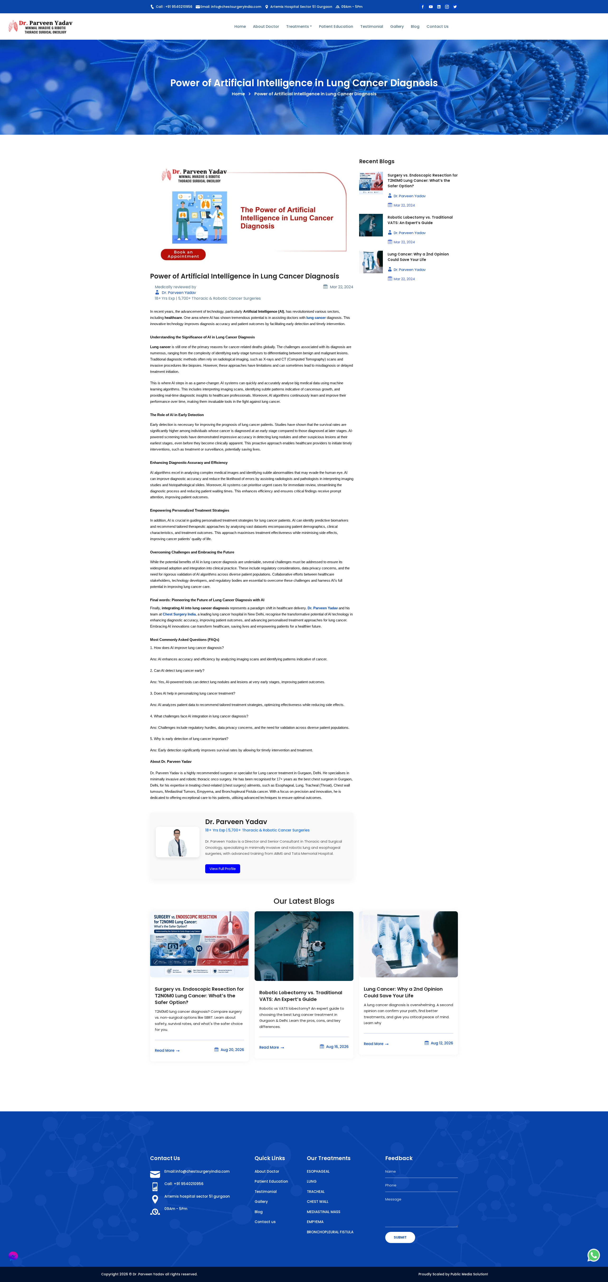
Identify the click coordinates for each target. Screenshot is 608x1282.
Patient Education (336, 26)
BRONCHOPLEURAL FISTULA (330, 1231)
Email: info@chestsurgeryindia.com (230, 6)
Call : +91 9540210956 (173, 6)
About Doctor (266, 26)
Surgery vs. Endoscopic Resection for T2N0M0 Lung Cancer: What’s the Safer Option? (423, 180)
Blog (415, 26)
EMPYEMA (315, 1221)
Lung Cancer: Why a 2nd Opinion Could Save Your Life (418, 257)
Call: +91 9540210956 (184, 1183)
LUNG (312, 1181)
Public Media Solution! (469, 1274)
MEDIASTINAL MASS (323, 1211)
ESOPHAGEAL (318, 1171)
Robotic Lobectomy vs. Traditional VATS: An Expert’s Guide (420, 220)
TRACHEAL (316, 1191)
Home (240, 26)
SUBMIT (400, 1237)
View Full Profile (222, 868)
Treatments (297, 26)
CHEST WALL (317, 1201)
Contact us (265, 1221)
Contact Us (438, 26)
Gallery (397, 26)
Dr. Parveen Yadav (178, 292)
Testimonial (371, 26)
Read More (165, 1050)
